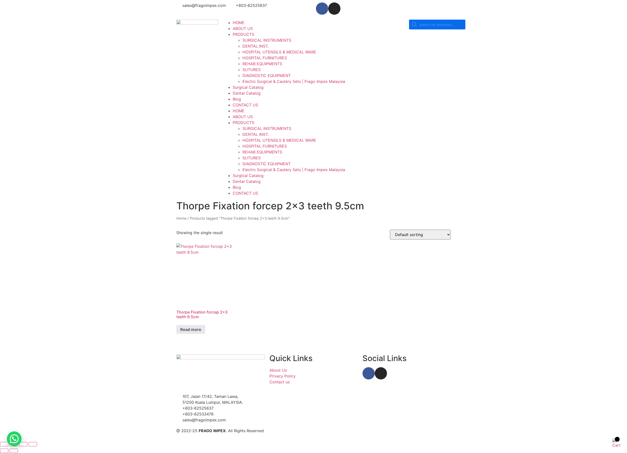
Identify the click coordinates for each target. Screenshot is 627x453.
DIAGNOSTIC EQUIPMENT (266, 75)
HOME (238, 22)
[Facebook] (322, 8)
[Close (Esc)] (33, 444)
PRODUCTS (243, 34)
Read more (190, 329)
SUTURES (251, 69)
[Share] (23, 444)
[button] (14, 438)
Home (181, 218)
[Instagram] (334, 8)
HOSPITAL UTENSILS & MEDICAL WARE (279, 52)
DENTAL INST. (255, 46)
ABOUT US (243, 28)
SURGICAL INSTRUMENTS (266, 40)
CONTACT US (245, 104)
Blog (237, 99)
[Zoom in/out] (4, 444)
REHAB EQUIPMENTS (262, 63)
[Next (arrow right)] (14, 451)
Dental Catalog (247, 93)
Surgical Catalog (248, 87)
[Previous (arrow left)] (4, 451)
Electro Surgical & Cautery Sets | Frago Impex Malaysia (293, 81)
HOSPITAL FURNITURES (264, 57)
